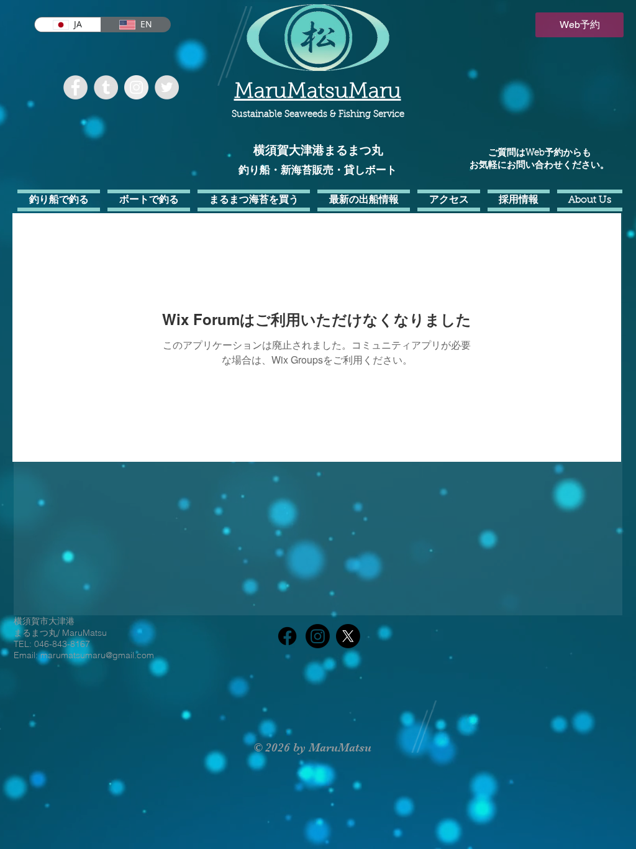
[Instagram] (318, 636)
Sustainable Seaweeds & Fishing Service (318, 114)
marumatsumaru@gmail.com (97, 655)
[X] (348, 636)
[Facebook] (287, 636)
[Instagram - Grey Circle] (136, 87)
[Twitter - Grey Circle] (167, 87)
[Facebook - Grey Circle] (75, 87)
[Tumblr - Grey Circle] (106, 87)
